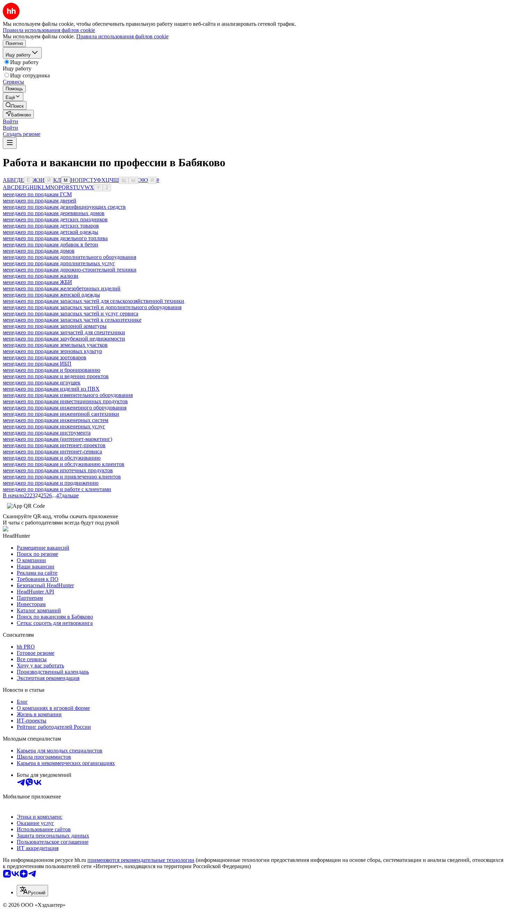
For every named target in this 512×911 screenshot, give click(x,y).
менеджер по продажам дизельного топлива (55, 238)
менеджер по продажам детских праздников (55, 219)
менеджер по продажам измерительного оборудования (68, 395)
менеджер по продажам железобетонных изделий (62, 288)
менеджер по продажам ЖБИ (37, 282)
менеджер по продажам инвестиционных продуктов (65, 401)
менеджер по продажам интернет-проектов (54, 445)
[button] (10, 121)
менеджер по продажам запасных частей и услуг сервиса (70, 313)
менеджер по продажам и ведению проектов (56, 376)
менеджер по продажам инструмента (47, 433)
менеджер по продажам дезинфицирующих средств (64, 207)
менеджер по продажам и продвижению (51, 483)
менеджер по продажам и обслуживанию (52, 458)
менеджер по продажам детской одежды (50, 232)
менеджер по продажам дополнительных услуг (59, 263)
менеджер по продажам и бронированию (51, 370)
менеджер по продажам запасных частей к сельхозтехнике (72, 320)
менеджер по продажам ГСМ (37, 194)
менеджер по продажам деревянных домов (53, 213)
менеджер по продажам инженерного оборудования (64, 408)
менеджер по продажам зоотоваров (44, 357)
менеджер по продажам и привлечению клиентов (62, 477)
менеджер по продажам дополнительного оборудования (69, 257)
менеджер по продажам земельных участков (55, 345)
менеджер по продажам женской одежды (51, 295)
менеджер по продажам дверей (39, 201)
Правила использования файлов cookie (122, 36)
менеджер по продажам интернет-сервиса (52, 451)
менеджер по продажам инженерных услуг (54, 426)
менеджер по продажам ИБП (37, 364)
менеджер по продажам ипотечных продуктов (58, 470)
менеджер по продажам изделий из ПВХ (51, 389)
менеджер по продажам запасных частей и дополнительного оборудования (92, 307)
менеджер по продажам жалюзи (40, 276)
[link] (14, 105)
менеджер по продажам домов (39, 251)
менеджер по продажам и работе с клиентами (57, 489)
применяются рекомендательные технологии (140, 860)
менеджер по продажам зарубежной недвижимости (64, 339)
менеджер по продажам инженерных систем (55, 420)
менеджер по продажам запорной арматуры (55, 326)
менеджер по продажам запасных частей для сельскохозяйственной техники (93, 301)
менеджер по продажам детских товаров (51, 226)
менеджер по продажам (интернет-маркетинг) (57, 439)
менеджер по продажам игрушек (41, 382)
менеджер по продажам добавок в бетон (50, 244)
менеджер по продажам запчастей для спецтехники (64, 332)
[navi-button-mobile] (10, 143)
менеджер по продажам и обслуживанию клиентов (63, 464)
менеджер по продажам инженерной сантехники (61, 414)
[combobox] (32, 890)
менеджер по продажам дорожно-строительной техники (70, 270)
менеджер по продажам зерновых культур (52, 351)
